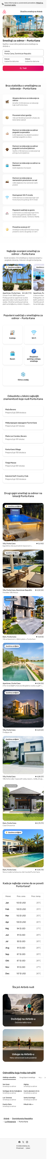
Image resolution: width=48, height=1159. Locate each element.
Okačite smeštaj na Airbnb (31, 11)
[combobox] (23, 53)
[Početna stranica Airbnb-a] (4, 11)
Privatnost (20, 1148)
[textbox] (12, 61)
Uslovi (28, 1148)
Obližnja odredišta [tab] (9, 1077)
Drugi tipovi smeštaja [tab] (27, 1077)
